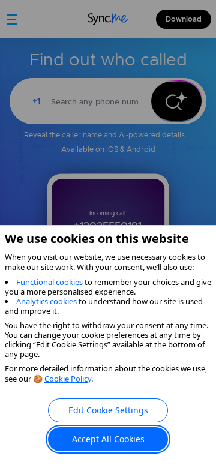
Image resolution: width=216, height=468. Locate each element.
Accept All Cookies (108, 439)
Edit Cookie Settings (108, 410)
